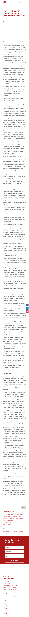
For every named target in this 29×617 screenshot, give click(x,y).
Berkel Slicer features (14, 18)
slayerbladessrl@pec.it (10, 589)
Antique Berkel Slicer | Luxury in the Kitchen (14, 531)
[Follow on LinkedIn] (27, 308)
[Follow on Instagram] (27, 311)
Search (23, 507)
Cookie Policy (14, 597)
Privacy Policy (6, 597)
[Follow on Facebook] (27, 305)
